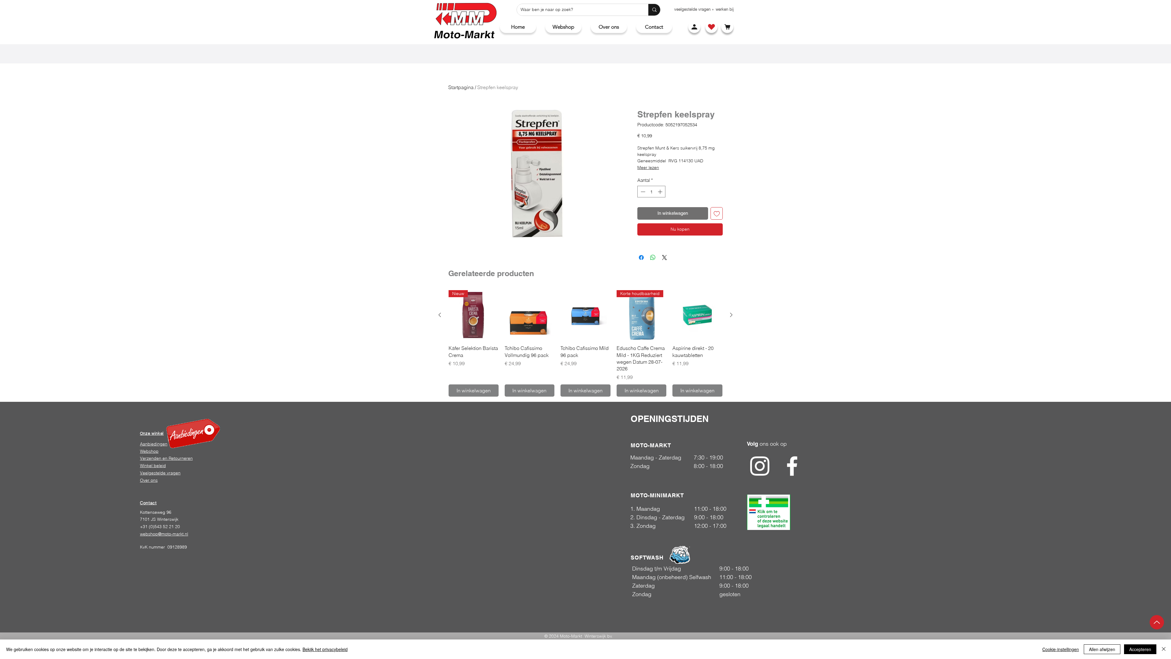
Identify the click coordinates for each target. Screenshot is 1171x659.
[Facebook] (792, 466)
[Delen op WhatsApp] (653, 257)
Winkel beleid (153, 465)
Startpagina (461, 87)
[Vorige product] (439, 315)
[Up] (1157, 622)
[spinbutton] (651, 191)
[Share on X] (664, 257)
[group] (585, 343)
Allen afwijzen (1102, 649)
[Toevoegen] (717, 213)
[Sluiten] (1163, 649)
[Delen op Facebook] (641, 257)
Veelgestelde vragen (160, 473)
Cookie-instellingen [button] (1060, 649)
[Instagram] (760, 466)
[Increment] (661, 191)
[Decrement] (642, 191)
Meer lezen (648, 167)
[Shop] (711, 27)
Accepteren (1140, 649)
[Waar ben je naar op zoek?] (654, 10)
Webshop (149, 451)
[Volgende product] (731, 315)
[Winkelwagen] (727, 27)
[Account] (694, 27)
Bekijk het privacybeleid (325, 649)
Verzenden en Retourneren (166, 458)
